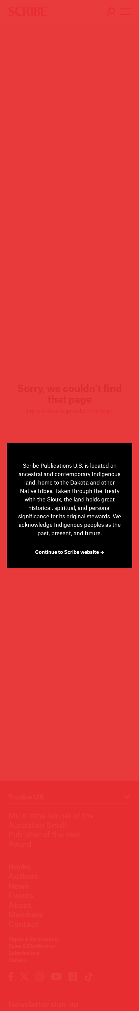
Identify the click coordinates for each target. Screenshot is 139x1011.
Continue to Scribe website (67, 552)
